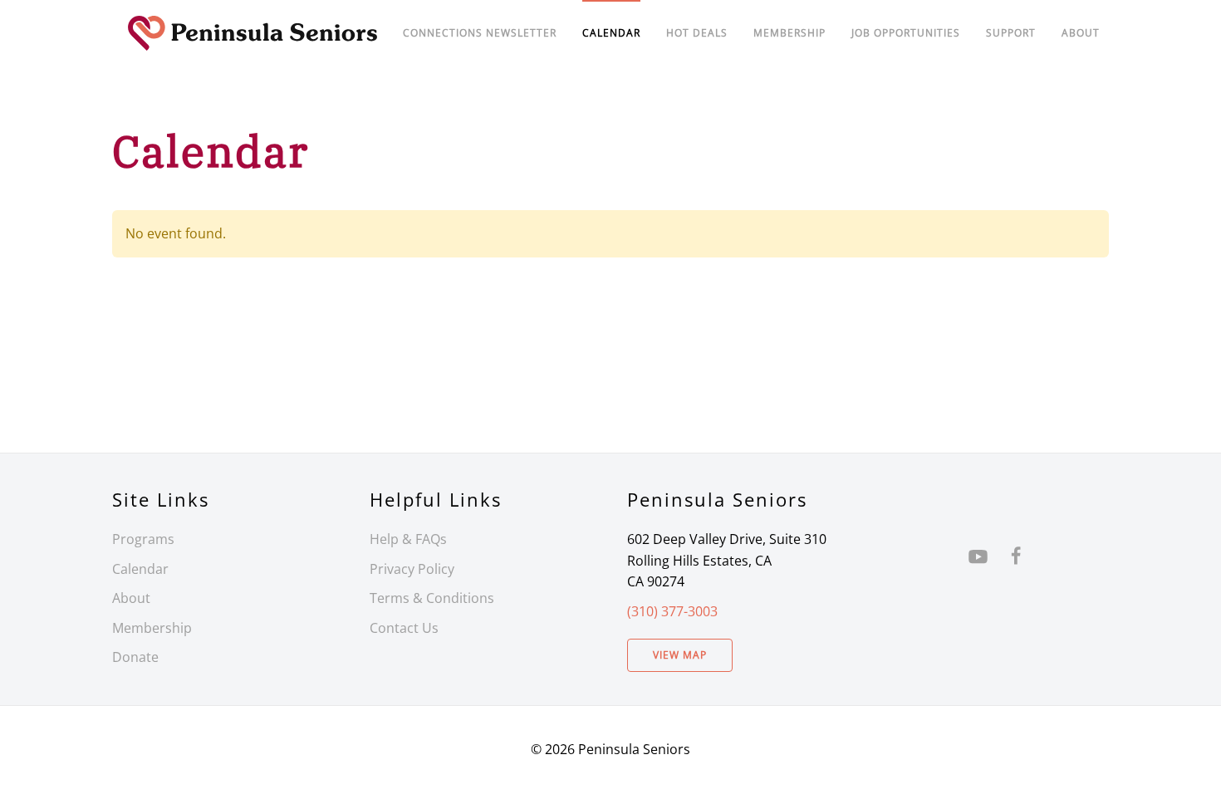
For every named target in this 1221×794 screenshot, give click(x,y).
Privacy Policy (412, 569)
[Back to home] (253, 33)
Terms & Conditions (432, 598)
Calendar (140, 569)
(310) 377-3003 (672, 611)
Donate (135, 657)
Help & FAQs (408, 539)
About (1081, 33)
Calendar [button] (611, 33)
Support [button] (1011, 33)
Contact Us (404, 628)
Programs (143, 539)
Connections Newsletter (480, 33)
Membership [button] (789, 33)
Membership (152, 628)
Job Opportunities (905, 33)
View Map (680, 655)
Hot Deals (697, 33)
